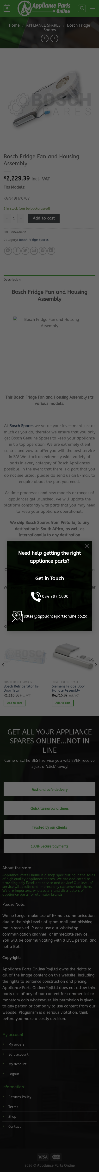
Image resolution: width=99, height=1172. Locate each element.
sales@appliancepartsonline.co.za (55, 616)
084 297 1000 (55, 596)
